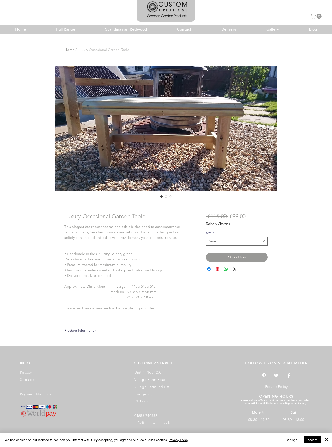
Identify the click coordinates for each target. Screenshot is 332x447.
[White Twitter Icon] (276, 375)
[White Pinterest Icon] (264, 375)
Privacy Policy (178, 440)
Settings (291, 440)
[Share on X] (234, 269)
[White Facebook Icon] (289, 375)
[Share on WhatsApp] (226, 269)
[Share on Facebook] (209, 269)
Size (210, 233)
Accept (312, 440)
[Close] (326, 439)
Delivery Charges (218, 224)
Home (69, 49)
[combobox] (237, 241)
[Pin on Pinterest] (217, 269)
